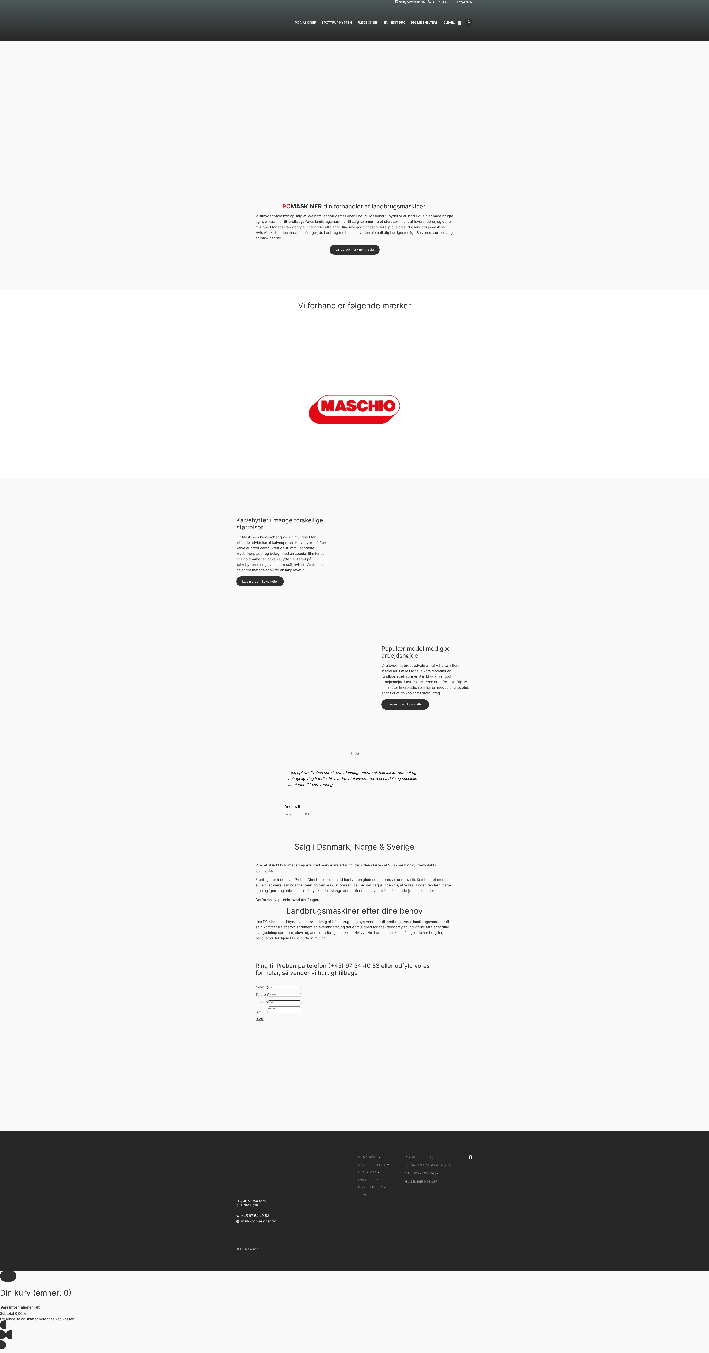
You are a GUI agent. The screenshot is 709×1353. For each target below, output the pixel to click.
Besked (262, 1012)
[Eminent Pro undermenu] (407, 22)
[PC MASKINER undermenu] (318, 22)
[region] (354, 787)
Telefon (262, 994)
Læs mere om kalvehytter (260, 581)
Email (261, 1002)
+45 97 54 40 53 (441, 2)
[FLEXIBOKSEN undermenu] (380, 22)
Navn (261, 987)
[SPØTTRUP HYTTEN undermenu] (353, 22)
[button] (354, 155)
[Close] (8, 1276)
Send (260, 1018)
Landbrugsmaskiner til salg (354, 249)
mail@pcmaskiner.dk (412, 2)
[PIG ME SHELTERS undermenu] (440, 22)
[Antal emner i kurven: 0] (459, 23)
